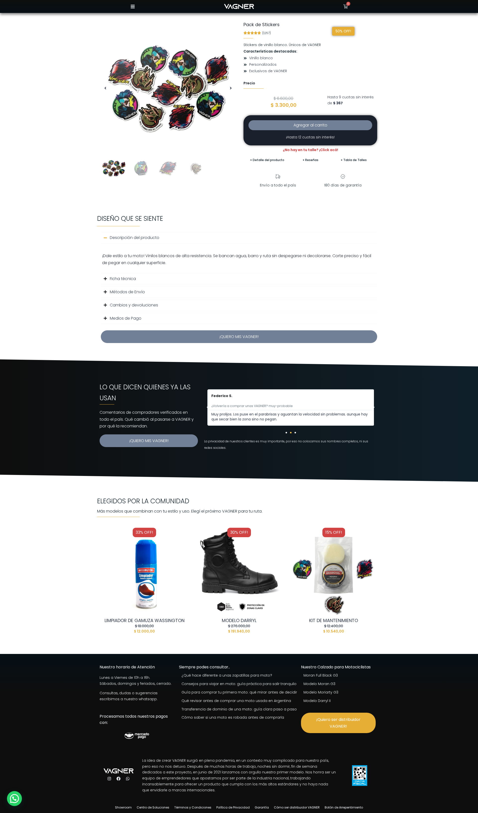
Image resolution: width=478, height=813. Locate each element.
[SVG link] (239, 6)
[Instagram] (109, 779)
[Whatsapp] (128, 779)
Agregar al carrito (310, 125)
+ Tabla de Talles (354, 160)
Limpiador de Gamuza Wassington (144, 620)
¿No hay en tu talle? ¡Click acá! (310, 149)
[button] (132, 6)
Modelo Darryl (239, 620)
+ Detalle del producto (267, 160)
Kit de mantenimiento (333, 620)
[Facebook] (118, 779)
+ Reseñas (310, 160)
